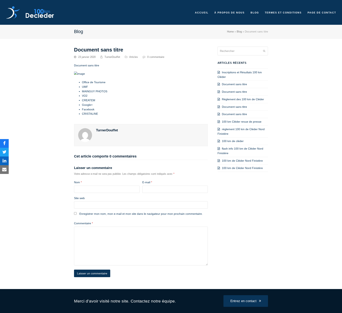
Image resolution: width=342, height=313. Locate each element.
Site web (79, 198)
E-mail (147, 182)
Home (230, 31)
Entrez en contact (243, 301)
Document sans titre (234, 84)
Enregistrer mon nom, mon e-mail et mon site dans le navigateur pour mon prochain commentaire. (141, 213)
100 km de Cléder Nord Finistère (242, 160)
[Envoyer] (264, 51)
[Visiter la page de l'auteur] (85, 134)
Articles (133, 56)
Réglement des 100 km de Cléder (243, 99)
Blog (239, 31)
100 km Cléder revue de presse (241, 121)
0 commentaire (155, 56)
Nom (78, 182)
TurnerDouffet (112, 56)
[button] (4, 143)
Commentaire (83, 223)
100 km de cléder (233, 141)
